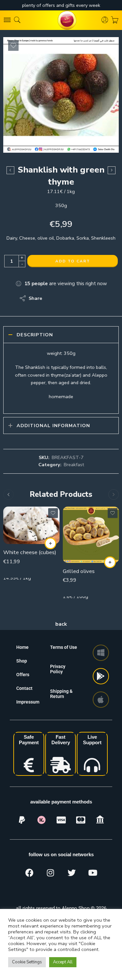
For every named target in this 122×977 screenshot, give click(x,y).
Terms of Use (63, 647)
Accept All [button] (63, 962)
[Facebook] (29, 872)
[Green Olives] (111, 170)
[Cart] (115, 20)
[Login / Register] (105, 20)
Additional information (53, 425)
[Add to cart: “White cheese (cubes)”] (50, 543)
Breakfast (74, 464)
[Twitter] (71, 872)
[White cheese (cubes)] (31, 525)
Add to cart (72, 261)
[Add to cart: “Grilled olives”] (110, 562)
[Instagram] (50, 872)
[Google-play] (101, 676)
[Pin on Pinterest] (78, 298)
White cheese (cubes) (29, 552)
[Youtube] (93, 872)
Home (22, 647)
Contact (24, 688)
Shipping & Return (61, 694)
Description (35, 334)
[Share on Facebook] (65, 298)
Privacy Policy (57, 669)
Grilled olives (79, 571)
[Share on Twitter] (52, 298)
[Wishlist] (13, 45)
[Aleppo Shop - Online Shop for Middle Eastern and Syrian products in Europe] (60, 20)
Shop (21, 660)
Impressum (27, 702)
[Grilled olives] (91, 535)
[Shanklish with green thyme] (61, 95)
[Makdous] (10, 170)
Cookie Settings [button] (27, 962)
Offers (22, 674)
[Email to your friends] (91, 298)
